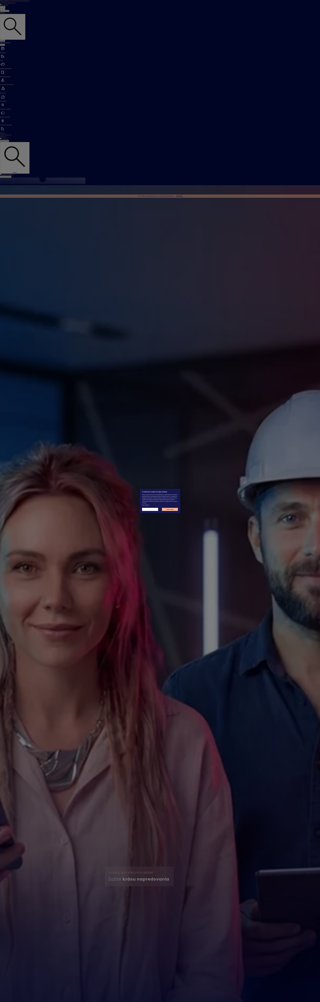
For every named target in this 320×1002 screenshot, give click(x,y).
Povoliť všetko (170, 509)
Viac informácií (145, 505)
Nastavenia (150, 509)
